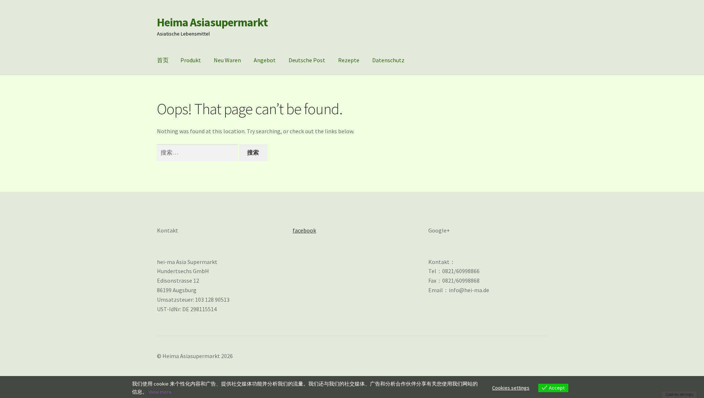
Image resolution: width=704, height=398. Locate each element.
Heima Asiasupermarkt (212, 22)
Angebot (265, 60)
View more (160, 391)
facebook (304, 230)
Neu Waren (227, 60)
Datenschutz (388, 60)
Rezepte (348, 60)
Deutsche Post (307, 60)
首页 (163, 60)
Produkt (190, 60)
